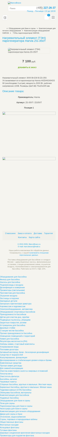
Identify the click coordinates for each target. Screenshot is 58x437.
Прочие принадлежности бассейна (16, 333)
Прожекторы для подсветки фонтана (17, 435)
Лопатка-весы (6, 374)
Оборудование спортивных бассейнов (17, 312)
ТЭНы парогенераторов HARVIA (26, 33)
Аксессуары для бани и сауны (13, 409)
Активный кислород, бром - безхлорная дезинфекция (24, 352)
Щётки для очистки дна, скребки (14, 317)
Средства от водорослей (11, 355)
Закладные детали (8, 301)
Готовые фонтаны (8, 430)
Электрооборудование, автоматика (16, 309)
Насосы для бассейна (10, 282)
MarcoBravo (3, 28)
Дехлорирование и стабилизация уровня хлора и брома (26, 360)
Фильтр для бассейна (10, 279)
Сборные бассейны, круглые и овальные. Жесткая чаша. (26, 384)
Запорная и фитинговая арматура (15, 304)
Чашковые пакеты (8, 382)
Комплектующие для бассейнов (14, 395)
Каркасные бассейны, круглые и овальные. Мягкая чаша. (26, 387)
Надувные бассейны (9, 398)
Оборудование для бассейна (13, 277)
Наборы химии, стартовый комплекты (17, 344)
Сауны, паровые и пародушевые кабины (18, 419)
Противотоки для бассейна (12, 293)
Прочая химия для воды (11, 366)
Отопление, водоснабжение (13, 417)
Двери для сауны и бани (11, 414)
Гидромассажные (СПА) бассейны (15, 390)
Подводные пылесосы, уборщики (15, 320)
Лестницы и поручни (9, 298)
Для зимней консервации (11, 368)
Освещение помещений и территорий (17, 336)
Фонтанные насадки (9, 425)
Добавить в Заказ (27, 67)
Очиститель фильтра (9, 376)
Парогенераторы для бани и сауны (16, 406)
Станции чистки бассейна (12, 331)
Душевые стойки (7, 328)
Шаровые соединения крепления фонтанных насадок (25, 433)
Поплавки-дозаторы (9, 349)
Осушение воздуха (8, 296)
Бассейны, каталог (8, 379)
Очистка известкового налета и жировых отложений (24, 371)
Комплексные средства (10, 363)
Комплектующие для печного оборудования (20, 411)
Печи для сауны (7, 403)
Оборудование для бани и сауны (22, 28)
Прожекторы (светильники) (12, 290)
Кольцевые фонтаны (9, 427)
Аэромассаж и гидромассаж (12, 306)
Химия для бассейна (9, 339)
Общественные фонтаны (11, 422)
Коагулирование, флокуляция (13, 357)
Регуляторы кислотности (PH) (13, 341)
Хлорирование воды (9, 347)
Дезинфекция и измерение (12, 287)
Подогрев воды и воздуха (11, 285)
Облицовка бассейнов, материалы (15, 393)
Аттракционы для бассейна (12, 325)
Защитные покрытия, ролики (13, 323)
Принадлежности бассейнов (13, 314)
